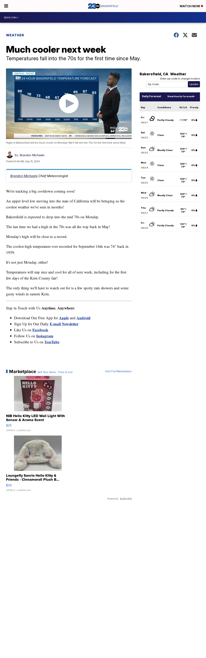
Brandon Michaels (32, 155)
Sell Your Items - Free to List (55, 372)
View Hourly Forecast (180, 96)
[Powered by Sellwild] (126, 498)
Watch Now (190, 6)
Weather (15, 35)
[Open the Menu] (6, 6)
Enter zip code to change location (180, 78)
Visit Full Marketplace (118, 371)
